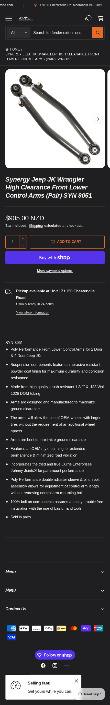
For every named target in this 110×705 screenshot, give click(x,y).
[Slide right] (98, 119)
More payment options (55, 270)
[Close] (76, 681)
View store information (32, 312)
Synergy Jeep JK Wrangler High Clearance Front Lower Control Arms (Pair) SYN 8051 (52, 57)
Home (15, 49)
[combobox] (68, 33)
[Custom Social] (67, 665)
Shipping (36, 226)
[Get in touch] (88, 18)
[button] (9, 18)
